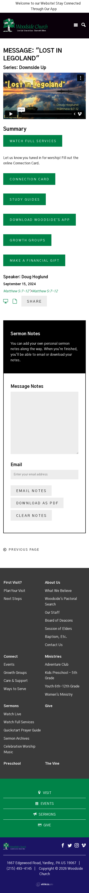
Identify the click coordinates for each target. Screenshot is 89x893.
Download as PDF (37, 503)
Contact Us (54, 645)
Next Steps (13, 599)
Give (48, 706)
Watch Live (12, 714)
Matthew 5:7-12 (16, 291)
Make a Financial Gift (34, 260)
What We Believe (58, 591)
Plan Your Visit (14, 591)
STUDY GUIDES (25, 199)
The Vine (52, 763)
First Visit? (13, 582)
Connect (11, 656)
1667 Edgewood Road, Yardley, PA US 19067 (41, 863)
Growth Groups (28, 240)
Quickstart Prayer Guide (22, 730)
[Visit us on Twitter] (70, 845)
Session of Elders (58, 628)
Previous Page (24, 549)
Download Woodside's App (40, 220)
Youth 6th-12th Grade (62, 686)
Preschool (12, 763)
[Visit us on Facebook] (63, 845)
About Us (52, 582)
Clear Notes (31, 515)
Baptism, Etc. (56, 636)
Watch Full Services (19, 722)
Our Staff (52, 612)
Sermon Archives (16, 738)
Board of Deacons (59, 620)
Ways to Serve (15, 689)
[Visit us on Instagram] (77, 845)
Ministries (53, 656)
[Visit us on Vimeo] (83, 845)
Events (9, 664)
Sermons (11, 706)
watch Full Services (33, 141)
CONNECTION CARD (29, 179)
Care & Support (16, 680)
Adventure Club (56, 664)
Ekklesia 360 (44, 884)
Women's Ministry (59, 694)
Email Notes (31, 491)
